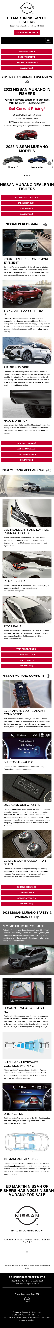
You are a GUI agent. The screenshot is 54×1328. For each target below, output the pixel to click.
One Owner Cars (26, 454)
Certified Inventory (26, 63)
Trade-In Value (25, 655)
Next (49, 163)
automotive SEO (36, 1317)
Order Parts (26, 893)
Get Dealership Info (26, 33)
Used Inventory (26, 57)
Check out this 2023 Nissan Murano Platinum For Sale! (27, 1240)
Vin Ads (17, 1294)
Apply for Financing (26, 649)
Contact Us (26, 68)
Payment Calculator (25, 197)
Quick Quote (26, 660)
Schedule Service (26, 887)
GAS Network (17, 1317)
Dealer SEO (35, 1294)
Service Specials (25, 898)
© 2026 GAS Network (20, 1315)
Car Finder (25, 209)
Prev (5, 163)
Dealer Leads (25, 1294)
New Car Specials (26, 443)
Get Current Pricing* (27, 108)
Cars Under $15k (26, 203)
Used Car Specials (26, 449)
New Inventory (26, 51)
